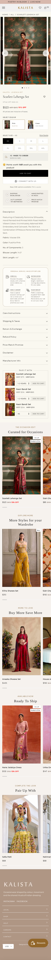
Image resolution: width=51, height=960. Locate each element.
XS (8, 141)
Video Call (13, 276)
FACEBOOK (22, 901)
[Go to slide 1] (22, 87)
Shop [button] (5, 916)
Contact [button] (7, 937)
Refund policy (9, 337)
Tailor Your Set (35, 290)
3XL (31, 148)
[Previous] (5, 53)
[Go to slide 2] (24, 87)
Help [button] (5, 923)
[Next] (46, 53)
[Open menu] (6, 7)
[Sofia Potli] (21, 824)
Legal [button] (6, 910)
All (12, 15)
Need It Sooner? (15, 290)
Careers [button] (7, 930)
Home (5, 15)
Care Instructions (11, 313)
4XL (43, 148)
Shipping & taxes (11, 321)
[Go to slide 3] (26, 87)
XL (8, 148)
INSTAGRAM (9, 901)
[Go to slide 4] (28, 87)
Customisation (36, 276)
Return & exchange (12, 329)
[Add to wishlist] (44, 97)
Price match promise (13, 345)
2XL (19, 148)
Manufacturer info (12, 360)
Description (9, 211)
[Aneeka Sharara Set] (21, 646)
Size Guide (44, 135)
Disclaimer (8, 352)
